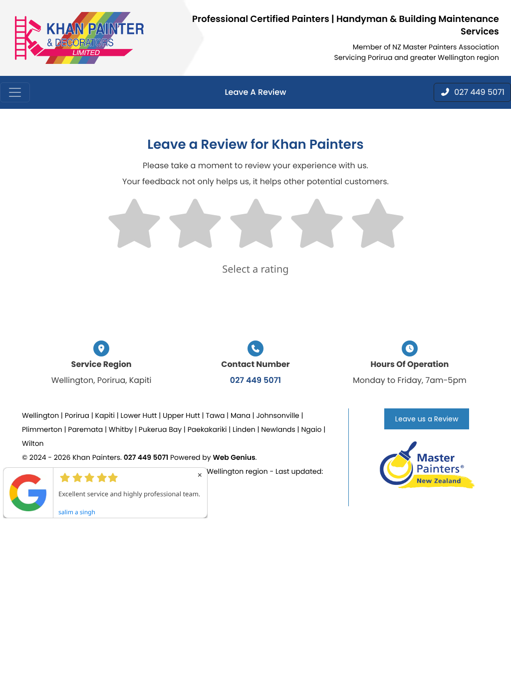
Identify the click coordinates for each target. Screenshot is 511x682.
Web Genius (234, 457)
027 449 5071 (255, 380)
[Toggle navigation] (15, 92)
